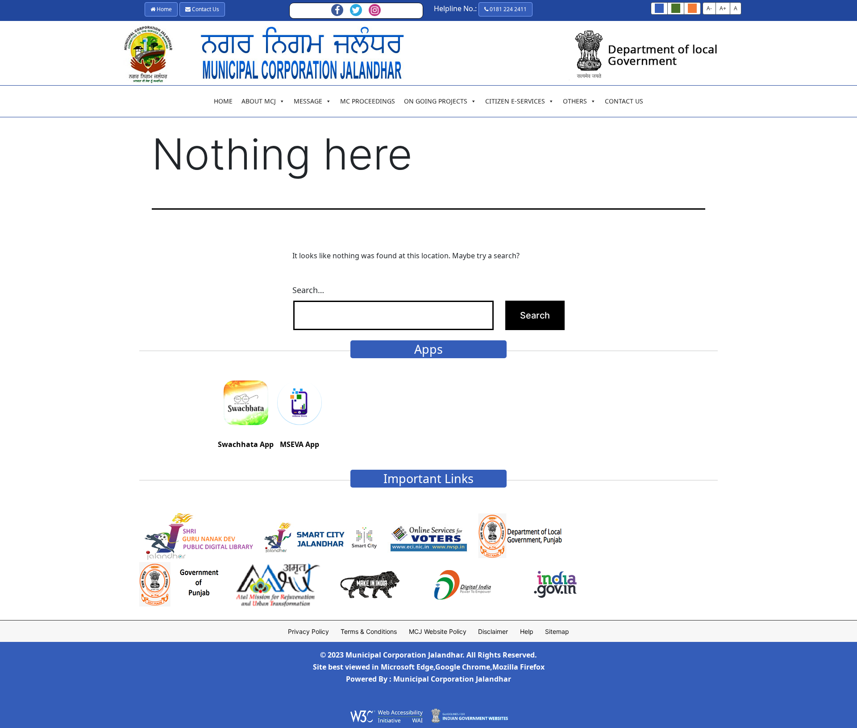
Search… (308, 290)
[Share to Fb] (337, 11)
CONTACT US (624, 101)
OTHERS (575, 101)
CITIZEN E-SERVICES (515, 101)
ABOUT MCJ (258, 101)
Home (163, 9)
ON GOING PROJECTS (435, 101)
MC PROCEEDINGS (367, 101)
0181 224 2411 (507, 9)
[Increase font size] (692, 8)
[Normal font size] (659, 8)
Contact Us (205, 9)
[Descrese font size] (675, 8)
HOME (223, 101)
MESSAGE (308, 101)
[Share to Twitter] (356, 11)
